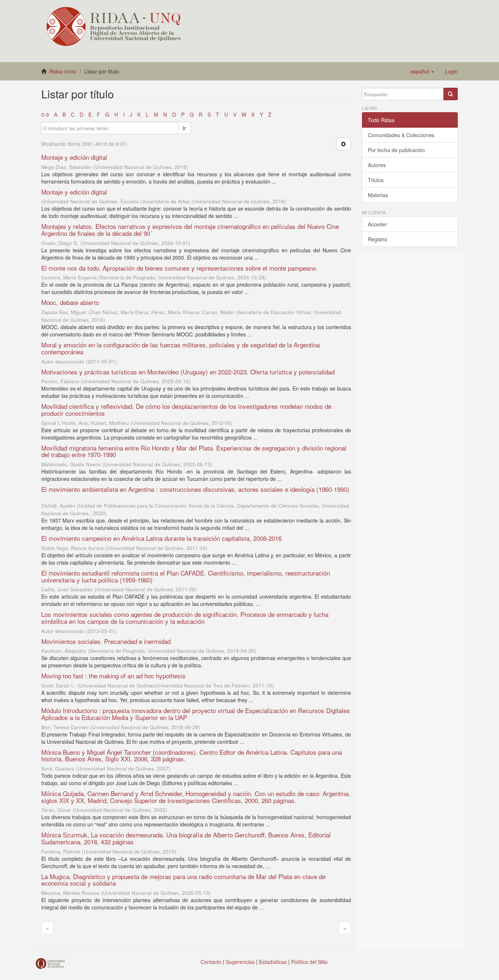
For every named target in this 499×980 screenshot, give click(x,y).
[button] (422, 71)
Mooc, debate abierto (70, 302)
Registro (377, 239)
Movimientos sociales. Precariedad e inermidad (106, 641)
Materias (378, 195)
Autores (377, 165)
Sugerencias (240, 961)
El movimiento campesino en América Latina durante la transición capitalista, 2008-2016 (161, 538)
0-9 (45, 114)
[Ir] (450, 94)
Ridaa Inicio (62, 71)
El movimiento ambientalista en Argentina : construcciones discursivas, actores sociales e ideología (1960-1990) (195, 489)
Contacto (211, 961)
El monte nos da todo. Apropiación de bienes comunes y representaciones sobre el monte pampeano (178, 267)
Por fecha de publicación (396, 150)
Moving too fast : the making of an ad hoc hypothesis (113, 675)
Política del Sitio (309, 961)
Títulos (376, 180)
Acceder (377, 224)
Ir (184, 128)
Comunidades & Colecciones (401, 135)
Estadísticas (273, 961)
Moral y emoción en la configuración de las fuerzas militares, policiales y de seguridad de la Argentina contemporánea (180, 348)
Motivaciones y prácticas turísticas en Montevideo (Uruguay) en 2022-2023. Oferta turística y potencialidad (188, 371)
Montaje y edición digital (74, 157)
